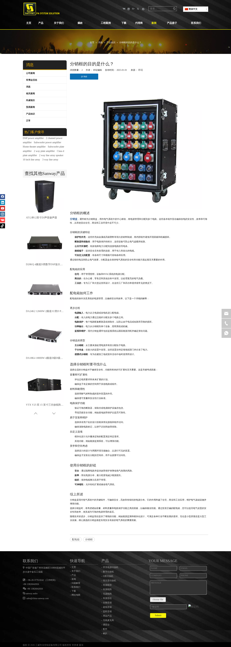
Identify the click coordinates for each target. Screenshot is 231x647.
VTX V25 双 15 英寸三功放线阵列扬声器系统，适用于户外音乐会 (45, 404)
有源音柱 (107, 598)
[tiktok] (2, 225)
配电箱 (76, 539)
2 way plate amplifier (44, 151)
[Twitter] (138, 8)
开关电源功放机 (110, 567)
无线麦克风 (108, 620)
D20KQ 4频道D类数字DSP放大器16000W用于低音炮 (45, 264)
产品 (74, 575)
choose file (158, 599)
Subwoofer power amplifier (47, 142)
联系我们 (76, 587)
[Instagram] (2, 214)
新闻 (74, 579)
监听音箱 (107, 611)
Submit (158, 615)
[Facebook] (143, 8)
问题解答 (76, 583)
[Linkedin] (129, 8)
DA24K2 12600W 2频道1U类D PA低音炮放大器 (45, 311)
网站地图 (76, 595)
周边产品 (107, 616)
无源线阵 (107, 594)
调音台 (106, 625)
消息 (28, 87)
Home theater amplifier (34, 146)
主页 (74, 567)
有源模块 (107, 585)
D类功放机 (108, 576)
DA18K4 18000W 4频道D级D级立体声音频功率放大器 (45, 358)
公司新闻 (30, 73)
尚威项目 (30, 100)
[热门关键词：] (174, 8)
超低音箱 (107, 607)
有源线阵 (107, 589)
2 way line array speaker (51, 155)
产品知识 (30, 114)
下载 (74, 591)
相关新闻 (30, 93)
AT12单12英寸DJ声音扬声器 (41, 217)
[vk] (124, 8)
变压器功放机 (109, 580)
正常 (28, 120)
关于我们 (76, 571)
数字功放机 (108, 572)
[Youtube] (2, 208)
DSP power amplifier (33, 138)
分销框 (89, 539)
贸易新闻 (30, 107)
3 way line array (50, 159)
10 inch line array (31, 159)
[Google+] (133, 8)
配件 (105, 629)
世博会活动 (31, 80)
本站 (140, 70)
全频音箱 (107, 602)
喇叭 (105, 633)
